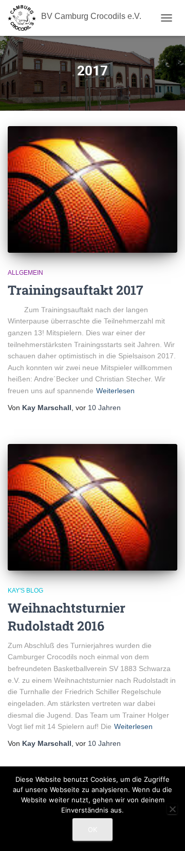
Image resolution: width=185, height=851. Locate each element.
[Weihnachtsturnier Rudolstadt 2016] (92, 507)
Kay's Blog (25, 590)
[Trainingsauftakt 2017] (92, 189)
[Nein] (172, 809)
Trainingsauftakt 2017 (75, 289)
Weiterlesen (115, 391)
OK (92, 829)
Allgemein (25, 272)
